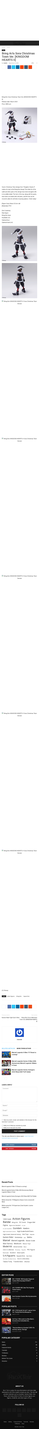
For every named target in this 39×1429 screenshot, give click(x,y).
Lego (24, 1237)
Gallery (10, 1421)
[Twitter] (34, 1410)
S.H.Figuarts (9, 1256)
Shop (23, 1423)
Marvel (6, 1240)
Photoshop (17, 1249)
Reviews (32, 1421)
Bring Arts (19, 996)
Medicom (17, 1243)
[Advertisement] (19, 20)
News (8, 47)
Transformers (18, 1262)
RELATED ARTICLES (8, 1048)
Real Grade (6, 1253)
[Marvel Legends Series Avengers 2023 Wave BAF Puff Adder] (6, 1072)
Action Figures (11, 996)
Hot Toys (25, 1234)
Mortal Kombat (17, 1247)
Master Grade (30, 1241)
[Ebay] (9, 1410)
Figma (5, 1225)
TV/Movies (17, 1423)
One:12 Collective (8, 1250)
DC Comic (22, 1222)
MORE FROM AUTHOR (24, 1048)
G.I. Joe (23, 1225)
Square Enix (26, 996)
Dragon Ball (31, 1222)
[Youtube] (19, 1415)
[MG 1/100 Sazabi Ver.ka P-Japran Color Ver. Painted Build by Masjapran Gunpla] (6, 1312)
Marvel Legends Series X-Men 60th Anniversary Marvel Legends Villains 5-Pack (24, 1063)
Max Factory (8, 1243)
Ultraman (27, 1261)
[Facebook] (14, 1410)
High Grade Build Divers (25, 1231)
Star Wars (29, 1256)
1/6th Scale (7, 1219)
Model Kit (7, 1246)
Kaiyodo (32, 1234)
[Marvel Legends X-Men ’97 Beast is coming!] (6, 1054)
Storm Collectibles (23, 1259)
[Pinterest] (24, 1410)
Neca (25, 1247)
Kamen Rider (8, 1237)
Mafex (29, 1237)
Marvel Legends (18, 1240)
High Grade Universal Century (12, 1234)
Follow (34, 1144)
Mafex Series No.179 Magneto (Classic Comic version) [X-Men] (18, 1201)
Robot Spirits (21, 1253)
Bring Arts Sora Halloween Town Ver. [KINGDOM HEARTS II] (28, 1019)
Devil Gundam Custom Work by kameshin (24, 1296)
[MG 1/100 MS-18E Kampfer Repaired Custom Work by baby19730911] (6, 1281)
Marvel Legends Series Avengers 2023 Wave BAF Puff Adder (19, 1196)
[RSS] (29, 1410)
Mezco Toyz (27, 1244)
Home (3, 47)
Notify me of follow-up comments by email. (15, 1125)
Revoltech (13, 1253)
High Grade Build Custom (9, 1231)
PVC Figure (31, 1250)
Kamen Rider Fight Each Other (11, 1017)
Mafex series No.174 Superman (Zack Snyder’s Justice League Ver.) (17, 1206)
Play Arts (23, 1249)
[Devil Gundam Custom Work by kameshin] (6, 1298)
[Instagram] (19, 1410)
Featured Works (18, 1421)
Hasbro (26, 1228)
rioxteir (5, 63)
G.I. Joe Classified (7, 1228)
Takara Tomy (7, 1262)
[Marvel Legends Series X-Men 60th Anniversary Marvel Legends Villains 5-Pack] (6, 1063)
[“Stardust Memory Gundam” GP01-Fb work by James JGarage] (6, 1330)
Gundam (17, 1228)
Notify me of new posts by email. (12, 1127)
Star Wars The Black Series (9, 1259)
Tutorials (25, 1421)
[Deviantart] (4, 1410)
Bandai (7, 1222)
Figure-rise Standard (14, 1225)
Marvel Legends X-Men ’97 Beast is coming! (14, 1186)
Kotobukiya (18, 1237)
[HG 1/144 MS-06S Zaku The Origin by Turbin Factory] (6, 1290)
